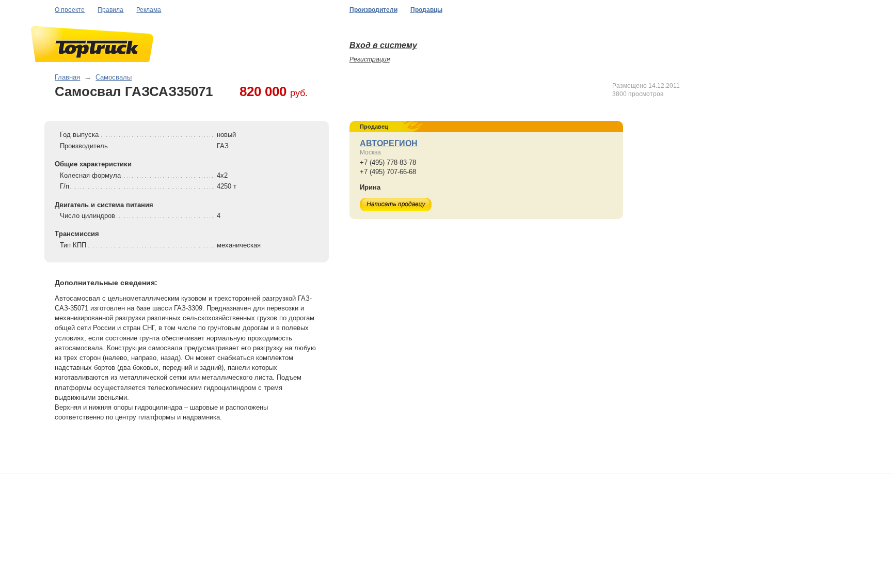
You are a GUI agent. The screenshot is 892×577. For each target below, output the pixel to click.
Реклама (148, 9)
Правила (110, 9)
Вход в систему (383, 45)
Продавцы (426, 9)
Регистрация (369, 59)
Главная (67, 77)
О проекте (70, 9)
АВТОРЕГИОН (389, 143)
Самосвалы (113, 77)
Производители (373, 9)
